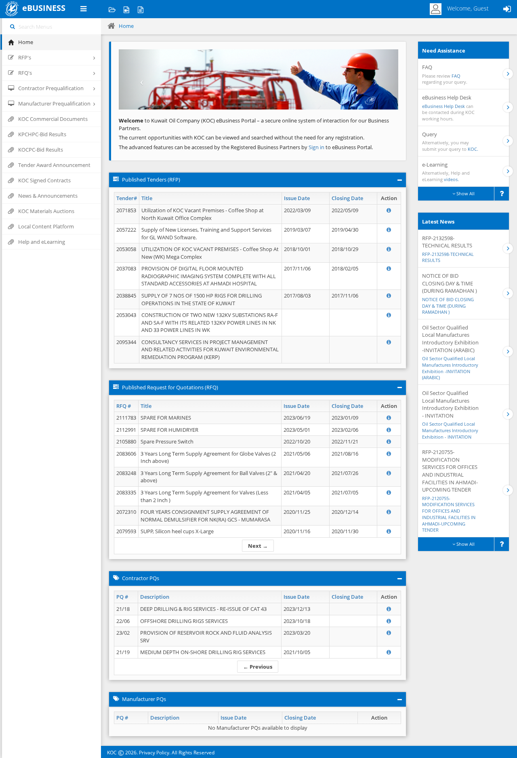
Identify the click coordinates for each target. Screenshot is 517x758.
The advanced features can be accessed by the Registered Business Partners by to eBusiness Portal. (246, 147)
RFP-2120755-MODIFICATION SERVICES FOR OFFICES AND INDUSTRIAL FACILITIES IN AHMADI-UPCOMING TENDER (448, 514)
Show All (465, 193)
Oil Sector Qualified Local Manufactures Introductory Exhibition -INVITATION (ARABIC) (450, 367)
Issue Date (297, 198)
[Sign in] (507, 9)
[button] (140, 79)
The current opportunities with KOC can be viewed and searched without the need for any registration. (241, 137)
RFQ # (123, 406)
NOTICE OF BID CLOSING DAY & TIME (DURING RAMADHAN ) (448, 305)
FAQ (456, 76)
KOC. (473, 149)
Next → (258, 545)
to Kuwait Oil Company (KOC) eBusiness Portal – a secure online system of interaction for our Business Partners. (254, 124)
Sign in (317, 147)
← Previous (257, 666)
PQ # (122, 596)
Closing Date (347, 198)
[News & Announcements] (140, 9)
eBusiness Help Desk (443, 106)
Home (126, 26)
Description (154, 596)
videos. (451, 179)
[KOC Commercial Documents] (112, 9)
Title (146, 198)
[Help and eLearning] (126, 9)
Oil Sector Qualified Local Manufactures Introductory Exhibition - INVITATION (450, 430)
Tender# (126, 198)
